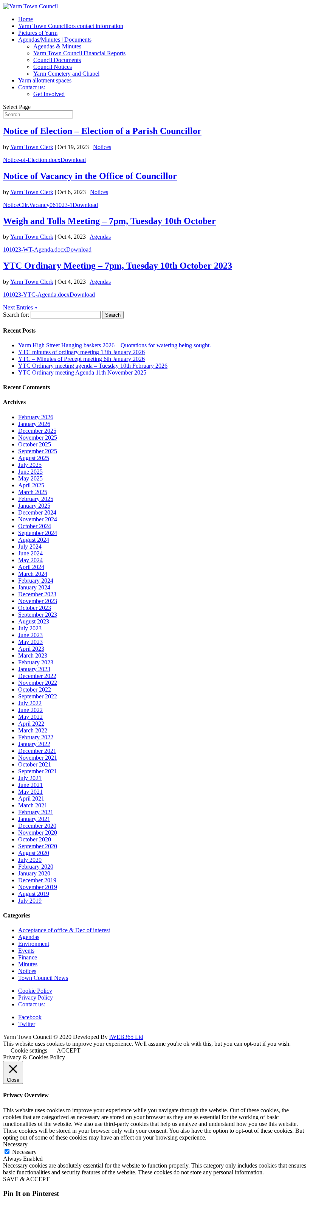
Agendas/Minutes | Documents (54, 39)
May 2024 (30, 560)
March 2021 (32, 805)
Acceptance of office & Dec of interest (64, 930)
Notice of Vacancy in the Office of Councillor (90, 176)
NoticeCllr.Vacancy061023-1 (38, 205)
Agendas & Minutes (57, 46)
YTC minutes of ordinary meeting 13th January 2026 (81, 352)
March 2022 (32, 730)
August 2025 (33, 458)
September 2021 (37, 771)
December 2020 (37, 826)
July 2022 (30, 703)
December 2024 (37, 512)
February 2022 (35, 737)
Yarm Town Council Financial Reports (79, 53)
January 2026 (34, 424)
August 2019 (33, 894)
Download (73, 160)
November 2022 (37, 682)
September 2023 (37, 614)
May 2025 (30, 478)
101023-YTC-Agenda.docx (36, 294)
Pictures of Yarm (37, 33)
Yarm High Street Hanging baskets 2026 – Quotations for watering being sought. (114, 345)
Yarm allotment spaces (44, 80)
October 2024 (34, 526)
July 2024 (30, 546)
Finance (27, 957)
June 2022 (30, 710)
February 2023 (35, 662)
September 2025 (37, 451)
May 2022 (30, 717)
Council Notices (52, 67)
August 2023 (33, 621)
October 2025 (34, 444)
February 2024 (35, 580)
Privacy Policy (35, 997)
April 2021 (31, 798)
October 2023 (34, 608)
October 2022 (34, 689)
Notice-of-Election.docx (31, 160)
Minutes (27, 964)
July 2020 (30, 860)
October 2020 (34, 839)
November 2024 (37, 519)
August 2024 (33, 539)
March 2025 (32, 492)
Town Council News (43, 978)
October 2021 (34, 764)
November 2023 (37, 601)
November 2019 (37, 887)
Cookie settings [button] (29, 1050)
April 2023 (31, 648)
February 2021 (35, 812)
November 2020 (37, 832)
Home (25, 19)
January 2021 (34, 819)
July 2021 (30, 778)
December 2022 (37, 676)
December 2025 (37, 431)
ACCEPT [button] (69, 1050)
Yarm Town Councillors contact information (70, 26)
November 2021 (37, 757)
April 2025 (31, 485)
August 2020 (33, 853)
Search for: (16, 314)
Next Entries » (20, 307)
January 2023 (34, 669)
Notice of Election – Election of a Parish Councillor (102, 131)
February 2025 (35, 499)
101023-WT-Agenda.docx (34, 249)
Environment (33, 944)
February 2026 (35, 417)
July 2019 (30, 900)
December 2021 (37, 751)
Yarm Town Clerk (31, 147)
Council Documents (57, 60)
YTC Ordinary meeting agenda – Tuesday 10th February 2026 (92, 365)
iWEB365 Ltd (126, 1037)
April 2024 (31, 567)
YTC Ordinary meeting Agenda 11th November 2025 (82, 372)
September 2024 (37, 533)
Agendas (100, 236)
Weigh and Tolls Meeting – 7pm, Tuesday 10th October (109, 221)
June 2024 (30, 553)
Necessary (24, 1152)
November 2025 (37, 437)
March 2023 (32, 655)
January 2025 (34, 505)
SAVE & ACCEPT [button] (26, 1179)
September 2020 (37, 846)
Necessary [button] (15, 1144)
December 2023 (37, 594)
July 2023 (30, 628)
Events (26, 950)
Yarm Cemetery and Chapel (66, 73)
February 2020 (35, 866)
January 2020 (34, 873)
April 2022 (31, 723)
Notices (102, 147)
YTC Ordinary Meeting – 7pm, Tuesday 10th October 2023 (117, 266)
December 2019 (37, 880)
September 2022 (37, 696)
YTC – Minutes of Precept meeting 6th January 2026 (81, 359)
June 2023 (30, 635)
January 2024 (34, 587)
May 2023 (30, 642)
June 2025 (30, 471)
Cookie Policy (35, 990)
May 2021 (30, 791)
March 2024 (32, 574)
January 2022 (34, 744)
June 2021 (30, 785)
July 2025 (30, 465)
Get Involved (49, 94)
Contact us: (31, 87)
